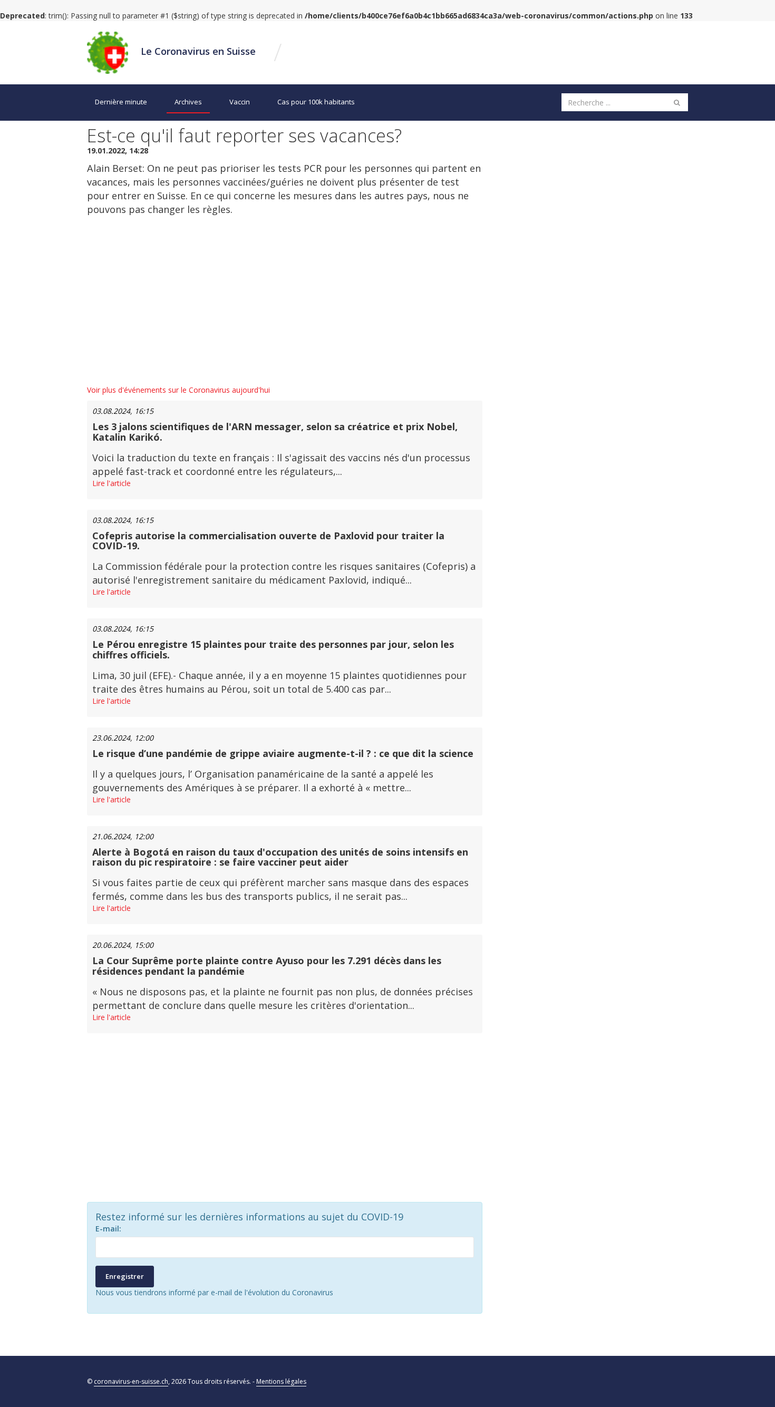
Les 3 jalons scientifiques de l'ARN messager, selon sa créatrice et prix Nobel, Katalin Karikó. (275, 431)
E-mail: (108, 1229)
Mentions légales (281, 1381)
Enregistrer (124, 1276)
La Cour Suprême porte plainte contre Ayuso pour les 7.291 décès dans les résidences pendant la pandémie (266, 965)
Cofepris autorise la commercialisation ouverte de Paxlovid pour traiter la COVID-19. (268, 540)
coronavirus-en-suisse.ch (131, 1381)
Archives (188, 101)
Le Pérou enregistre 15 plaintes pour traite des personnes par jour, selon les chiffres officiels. (273, 649)
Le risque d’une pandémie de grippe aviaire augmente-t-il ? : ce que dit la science (282, 753)
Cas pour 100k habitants (316, 101)
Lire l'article (111, 483)
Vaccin (239, 101)
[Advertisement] (284, 300)
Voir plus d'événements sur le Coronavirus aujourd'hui (178, 390)
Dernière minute (121, 101)
